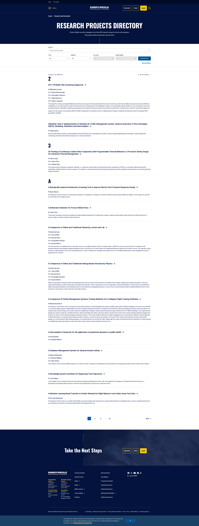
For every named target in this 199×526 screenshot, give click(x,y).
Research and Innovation (62, 16)
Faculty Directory (79, 477)
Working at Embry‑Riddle (107, 493)
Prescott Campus (52, 490)
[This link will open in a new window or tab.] (128, 473)
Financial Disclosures (106, 485)
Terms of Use (125, 511)
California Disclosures (107, 497)
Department (120, 55)
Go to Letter (144, 74)
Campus (73, 55)
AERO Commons (79, 489)
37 (110, 418)
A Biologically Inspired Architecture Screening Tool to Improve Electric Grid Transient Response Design (91, 187)
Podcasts (77, 497)
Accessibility (88, 511)
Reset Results (146, 63)
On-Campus (56, 2)
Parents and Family (80, 473)
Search (50, 47)
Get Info (127, 8)
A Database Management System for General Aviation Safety (74, 350)
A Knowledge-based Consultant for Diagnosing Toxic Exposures (75, 374)
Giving (76, 485)
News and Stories (105, 473)
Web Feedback (134, 511)
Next (147, 418)
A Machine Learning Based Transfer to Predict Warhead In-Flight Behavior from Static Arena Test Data (91, 393)
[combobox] (58, 58)
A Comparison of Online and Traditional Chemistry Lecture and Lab (76, 227)
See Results (144, 58)
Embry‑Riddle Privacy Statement (83, 523)
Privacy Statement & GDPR (114, 511)
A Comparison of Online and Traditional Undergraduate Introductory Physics (80, 264)
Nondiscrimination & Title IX (99, 511)
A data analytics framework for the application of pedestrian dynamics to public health (84, 332)
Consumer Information (107, 481)
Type (49, 55)
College (95, 55)
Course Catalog (79, 493)
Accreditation (104, 477)
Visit (135, 8)
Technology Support (144, 511)
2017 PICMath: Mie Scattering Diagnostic (65, 85)
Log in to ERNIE (133, 475)
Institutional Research (106, 489)
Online (49, 2)
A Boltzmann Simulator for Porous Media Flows (68, 208)
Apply (143, 451)
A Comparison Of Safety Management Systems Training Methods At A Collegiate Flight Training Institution (93, 299)
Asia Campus (64, 490)
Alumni (76, 481)
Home (50, 16)
